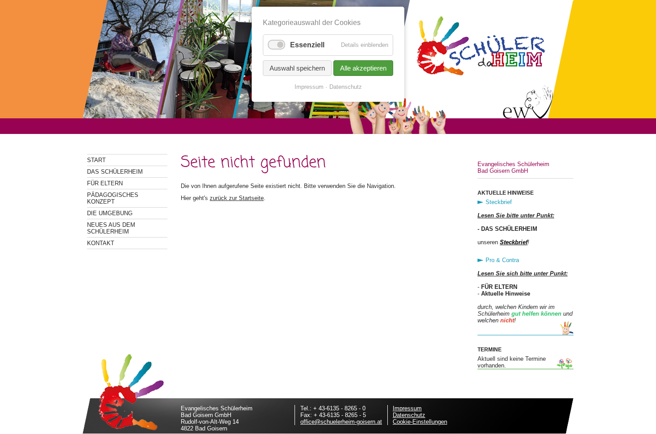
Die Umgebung (110, 213)
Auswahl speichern (297, 68)
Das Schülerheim (115, 171)
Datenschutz (409, 415)
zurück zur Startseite (237, 198)
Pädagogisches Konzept (112, 198)
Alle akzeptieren (363, 68)
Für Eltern (105, 183)
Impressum (407, 408)
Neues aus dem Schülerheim (111, 228)
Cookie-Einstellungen (420, 421)
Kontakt (100, 243)
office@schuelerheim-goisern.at (341, 421)
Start (96, 160)
